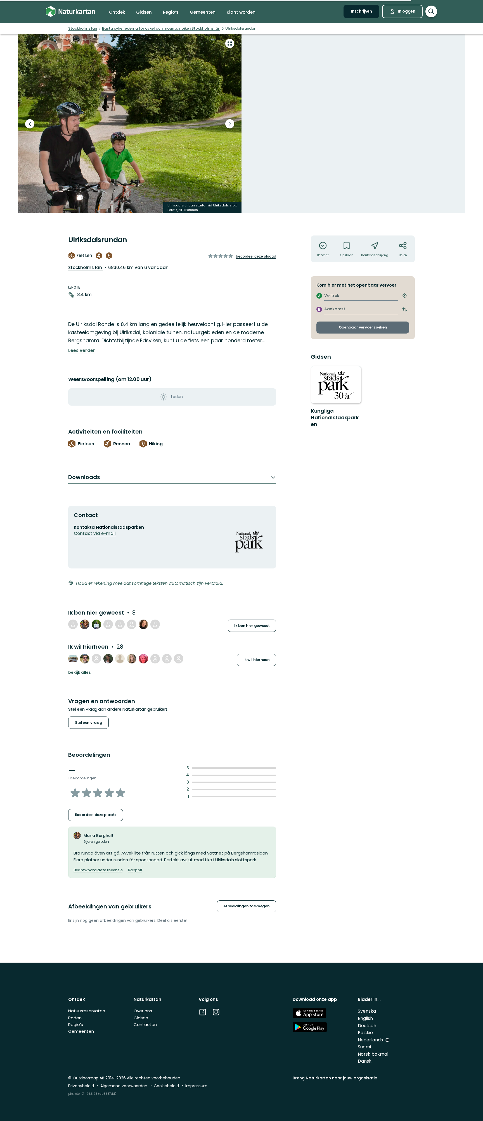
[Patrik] (120, 624)
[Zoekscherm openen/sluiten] (431, 11)
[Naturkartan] (70, 11)
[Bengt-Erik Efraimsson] (155, 624)
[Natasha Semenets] (131, 658)
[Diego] (84, 658)
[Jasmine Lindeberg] (120, 658)
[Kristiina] (143, 658)
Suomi (364, 1047)
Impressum (196, 1086)
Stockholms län (85, 267)
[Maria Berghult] (84, 624)
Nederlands (371, 1040)
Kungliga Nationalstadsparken (335, 417)
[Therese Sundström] (131, 624)
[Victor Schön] (108, 658)
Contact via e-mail (95, 533)
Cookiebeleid (167, 1086)
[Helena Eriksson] (143, 624)
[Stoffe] (73, 658)
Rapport (135, 870)
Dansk (364, 1061)
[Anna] (108, 624)
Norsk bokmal (373, 1054)
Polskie (365, 1032)
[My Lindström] (167, 658)
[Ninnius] (96, 658)
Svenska (367, 1011)
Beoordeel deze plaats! (256, 256)
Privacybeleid (81, 1086)
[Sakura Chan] (96, 624)
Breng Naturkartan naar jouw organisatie (335, 1078)
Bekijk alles (79, 672)
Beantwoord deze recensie (98, 870)
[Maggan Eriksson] (73, 624)
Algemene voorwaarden (124, 1086)
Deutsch (367, 1025)
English (365, 1018)
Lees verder (81, 351)
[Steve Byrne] (155, 658)
